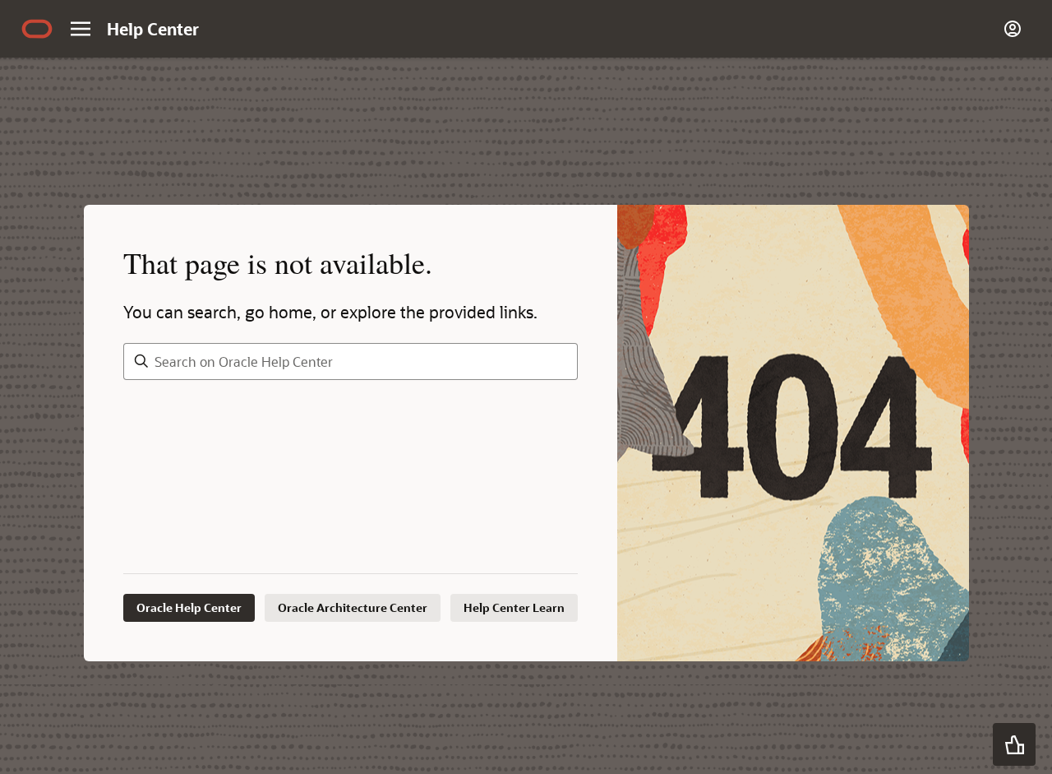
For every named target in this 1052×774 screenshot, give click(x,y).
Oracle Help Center (189, 607)
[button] (1014, 744)
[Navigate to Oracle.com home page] (37, 29)
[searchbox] (350, 361)
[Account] (1012, 29)
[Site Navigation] (80, 29)
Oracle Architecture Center (352, 607)
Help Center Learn (514, 607)
